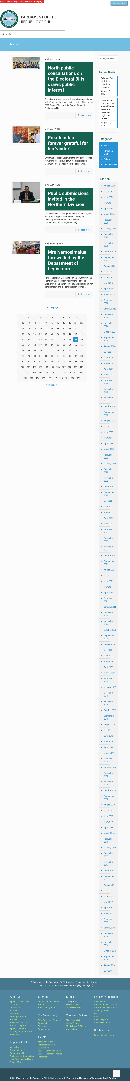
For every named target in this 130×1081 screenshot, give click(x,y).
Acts (96, 1016)
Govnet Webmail (17, 1050)
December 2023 (108, 390)
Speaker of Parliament (20, 1001)
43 (76, 334)
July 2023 (108, 426)
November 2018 (108, 783)
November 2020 (108, 622)
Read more (86, 115)
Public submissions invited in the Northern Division (68, 199)
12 (23, 323)
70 (40, 350)
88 (81, 356)
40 (58, 334)
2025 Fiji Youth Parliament (49, 1051)
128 (61, 378)
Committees (99, 1001)
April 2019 (108, 747)
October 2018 (110, 790)
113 (34, 372)
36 (34, 334)
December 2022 (108, 470)
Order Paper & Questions (105, 1007)
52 (64, 339)
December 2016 (108, 935)
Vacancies (15, 1013)
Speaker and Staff (18, 1028)
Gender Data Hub (102, 1022)
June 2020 (108, 656)
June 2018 (108, 816)
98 (76, 361)
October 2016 (110, 951)
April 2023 (108, 443)
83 (52, 356)
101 (28, 367)
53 (70, 339)
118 (63, 372)
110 (81, 367)
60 (46, 345)
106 (58, 367)
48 (40, 339)
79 (29, 356)
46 (29, 339)
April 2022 (108, 518)
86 (70, 356)
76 (76, 350)
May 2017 (108, 902)
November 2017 (108, 863)
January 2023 (110, 463)
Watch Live (15, 1047)
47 (34, 339)
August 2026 (109, 186)
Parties (41, 1004)
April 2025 (108, 289)
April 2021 (108, 592)
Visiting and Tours (18, 1016)
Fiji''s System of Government (51, 1020)
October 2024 (110, 332)
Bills (96, 1013)
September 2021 (109, 562)
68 (29, 350)
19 (64, 323)
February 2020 (108, 680)
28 (52, 328)
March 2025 (109, 294)
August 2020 (109, 644)
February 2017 (108, 920)
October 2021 (110, 555)
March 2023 (109, 449)
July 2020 (108, 650)
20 (70, 323)
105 (52, 367)
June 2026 (108, 197)
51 (58, 339)
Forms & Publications (104, 1035)
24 (29, 328)
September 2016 (109, 958)
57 (29, 345)
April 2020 (108, 667)
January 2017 (110, 928)
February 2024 (108, 381)
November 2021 (108, 548)
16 (46, 323)
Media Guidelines (74, 1007)
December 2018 (108, 774)
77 (81, 350)
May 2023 (108, 438)
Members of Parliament (48, 1001)
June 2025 (108, 277)
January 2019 (110, 767)
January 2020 (110, 687)
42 (70, 334)
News (106, 145)
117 (58, 372)
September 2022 (109, 493)
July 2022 (108, 501)
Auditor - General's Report (106, 1004)
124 (37, 378)
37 (40, 334)
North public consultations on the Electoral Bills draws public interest (66, 79)
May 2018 (108, 822)
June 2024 (108, 357)
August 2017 (109, 885)
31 (70, 328)
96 (64, 361)
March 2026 (109, 214)
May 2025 (108, 283)
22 (81, 323)
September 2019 (109, 717)
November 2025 (108, 244)
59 (40, 345)
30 (64, 328)
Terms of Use (73, 1078)
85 (64, 356)
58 (34, 345)
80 (34, 356)
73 (58, 350)
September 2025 (109, 258)
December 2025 (108, 235)
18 (58, 323)
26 (40, 328)
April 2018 (108, 827)
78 (23, 356)
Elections (42, 1026)
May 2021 (108, 587)
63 (64, 345)
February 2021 (108, 599)
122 (25, 378)
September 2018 (109, 797)
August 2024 (109, 346)
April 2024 (108, 369)
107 (63, 367)
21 (76, 323)
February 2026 (108, 221)
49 (46, 339)
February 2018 (108, 840)
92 (40, 361)
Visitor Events (72, 1023)
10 (76, 317)
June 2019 (108, 736)
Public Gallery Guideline (20, 1025)
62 (58, 345)
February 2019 (108, 760)
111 (22, 372)
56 (23, 345)
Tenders (13, 1010)
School (107, 159)
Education (14, 1019)
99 (81, 361)
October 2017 (110, 870)
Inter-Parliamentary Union (21, 1059)
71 (46, 350)
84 (58, 356)
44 (81, 334)
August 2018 (109, 805)
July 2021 (108, 575)
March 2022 (109, 523)
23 (23, 328)
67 (23, 350)
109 (75, 367)
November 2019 (108, 703)
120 (75, 372)
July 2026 (108, 191)
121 (81, 372)
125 (43, 378)
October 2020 (110, 630)
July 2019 (108, 730)
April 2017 (108, 908)
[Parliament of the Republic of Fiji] (41, 19)
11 (81, 317)
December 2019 (108, 694)
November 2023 (108, 399)
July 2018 (108, 810)
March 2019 (109, 753)
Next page (50, 385)
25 (34, 328)
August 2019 (109, 724)
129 (66, 378)
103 (40, 367)
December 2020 (108, 614)
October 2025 (110, 251)
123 (31, 378)
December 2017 (108, 854)
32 (76, 328)
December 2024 (108, 316)
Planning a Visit (73, 1020)
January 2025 (110, 309)
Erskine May (15, 1062)
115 (46, 372)
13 (29, 323)
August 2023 (109, 421)
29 (58, 328)
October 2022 (110, 486)
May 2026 (108, 203)
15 (40, 323)
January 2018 (110, 847)
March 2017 (109, 913)
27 (46, 328)
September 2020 (109, 637)
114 (40, 372)
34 (23, 334)
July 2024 (108, 352)
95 (58, 361)
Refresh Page (119, 3)
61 (52, 345)
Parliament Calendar (19, 1022)
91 (34, 361)
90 (29, 361)
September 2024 (109, 339)
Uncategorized (110, 164)
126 (49, 378)
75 (70, 350)
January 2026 (110, 228)
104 (46, 367)
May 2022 (108, 512)
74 (64, 350)
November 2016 (108, 943)
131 (78, 378)
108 (69, 367)
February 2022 (108, 531)
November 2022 (108, 479)
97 (70, 361)
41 (64, 334)
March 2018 (109, 833)
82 (46, 356)
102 (34, 367)
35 (29, 334)
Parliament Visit (108, 152)
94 (52, 361)
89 (23, 361)
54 (76, 339)
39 (52, 334)
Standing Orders (101, 1010)
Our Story (14, 1004)
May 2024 (108, 363)
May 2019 (108, 741)
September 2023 (109, 413)
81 (40, 356)
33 (81, 328)
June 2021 (108, 581)
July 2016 (108, 971)
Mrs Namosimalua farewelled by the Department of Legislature (67, 260)
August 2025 (109, 266)
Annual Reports (101, 1019)
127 (55, 378)
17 (52, 323)
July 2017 (108, 890)
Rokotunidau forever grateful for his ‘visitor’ (68, 143)
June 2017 (108, 896)
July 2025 (108, 271)
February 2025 (108, 301)
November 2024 (108, 324)
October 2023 (110, 406)
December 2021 (108, 539)
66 (81, 345)
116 (52, 372)
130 (72, 378)
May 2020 (108, 661)
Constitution (43, 1023)
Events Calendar (73, 1004)
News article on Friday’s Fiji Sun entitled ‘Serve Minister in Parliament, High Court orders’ (108, 109)
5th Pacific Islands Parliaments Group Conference (46, 1045)
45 (23, 339)
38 (46, 334)
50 (52, 339)
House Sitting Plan (46, 1007)
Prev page (53, 307)
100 (22, 367)
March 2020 (109, 673)
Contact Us (15, 1007)
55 (81, 339)
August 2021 (109, 570)
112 (28, 372)
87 (76, 356)
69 (34, 350)
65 (76, 345)
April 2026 (108, 208)
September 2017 (109, 877)
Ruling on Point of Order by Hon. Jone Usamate (108, 82)
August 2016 (109, 965)
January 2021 (110, 607)
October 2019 (110, 710)
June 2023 (108, 432)
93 (46, 361)
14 (34, 323)
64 (70, 345)
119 (69, 372)
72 (52, 350)
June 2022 (108, 506)
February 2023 (108, 456)
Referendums (44, 1029)
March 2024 (109, 374)
